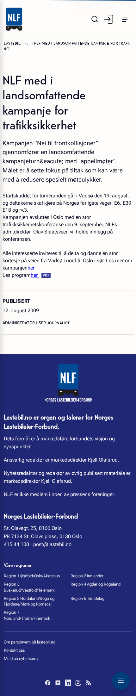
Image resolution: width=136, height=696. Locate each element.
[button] (124, 19)
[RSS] (88, 683)
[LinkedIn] (68, 683)
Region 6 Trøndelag (87, 598)
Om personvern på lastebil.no (29, 642)
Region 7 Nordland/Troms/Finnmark (27, 615)
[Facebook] (48, 683)
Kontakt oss (14, 650)
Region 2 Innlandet (87, 576)
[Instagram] (78, 683)
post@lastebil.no (52, 544)
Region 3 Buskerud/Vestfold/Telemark (29, 587)
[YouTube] (58, 683)
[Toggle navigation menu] (121, 681)
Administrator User (25, 322)
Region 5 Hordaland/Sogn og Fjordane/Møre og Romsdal (29, 601)
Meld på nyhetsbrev (21, 658)
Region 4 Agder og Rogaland (96, 584)
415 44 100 (16, 544)
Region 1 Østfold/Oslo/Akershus (32, 576)
